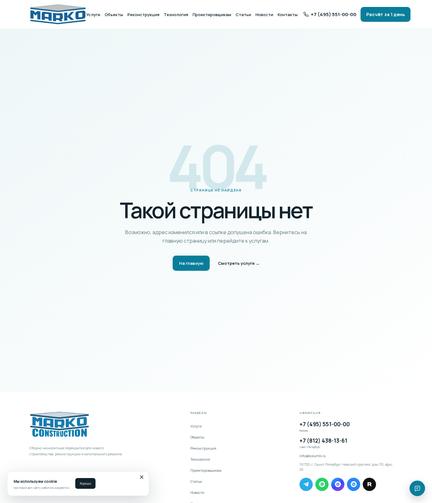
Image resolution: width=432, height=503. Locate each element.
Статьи (243, 14)
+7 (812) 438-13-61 (323, 443)
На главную (191, 263)
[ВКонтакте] (353, 484)
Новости (264, 14)
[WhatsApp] (322, 484)
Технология (176, 14)
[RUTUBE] (369, 484)
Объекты (114, 14)
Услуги (93, 14)
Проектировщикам (212, 14)
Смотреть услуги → (239, 263)
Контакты (288, 14)
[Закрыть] (141, 478)
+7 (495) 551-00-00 (324, 426)
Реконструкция (143, 14)
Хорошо (85, 483)
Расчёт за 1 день (385, 14)
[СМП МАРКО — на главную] (57, 14)
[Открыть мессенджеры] (417, 488)
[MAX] (337, 484)
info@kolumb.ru (312, 455)
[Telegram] (306, 484)
